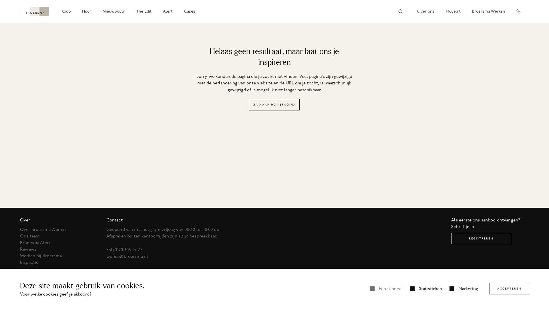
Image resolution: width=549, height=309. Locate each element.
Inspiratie (29, 262)
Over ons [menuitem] (425, 11)
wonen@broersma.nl (127, 256)
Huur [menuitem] (86, 11)
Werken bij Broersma (41, 256)
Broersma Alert (35, 242)
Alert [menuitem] (168, 11)
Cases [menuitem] (189, 11)
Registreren (481, 238)
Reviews (28, 249)
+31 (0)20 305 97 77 (124, 250)
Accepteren (509, 288)
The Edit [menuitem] (144, 11)
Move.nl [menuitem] (453, 11)
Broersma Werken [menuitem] (488, 11)
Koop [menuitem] (66, 11)
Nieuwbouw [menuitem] (114, 11)
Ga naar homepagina (274, 104)
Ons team (30, 236)
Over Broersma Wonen (43, 229)
